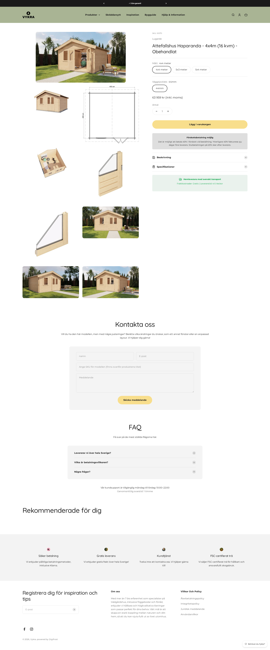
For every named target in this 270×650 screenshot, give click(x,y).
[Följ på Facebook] (24, 629)
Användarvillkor (189, 614)
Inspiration (132, 14)
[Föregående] (103, 3)
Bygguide (150, 14)
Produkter (91, 14)
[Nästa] (166, 3)
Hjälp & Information (173, 14)
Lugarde (157, 39)
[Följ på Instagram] (31, 629)
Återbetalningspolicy (192, 598)
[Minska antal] (156, 111)
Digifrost (53, 639)
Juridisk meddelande (193, 609)
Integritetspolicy (190, 603)
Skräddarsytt (113, 14)
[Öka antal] (168, 111)
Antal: (155, 105)
